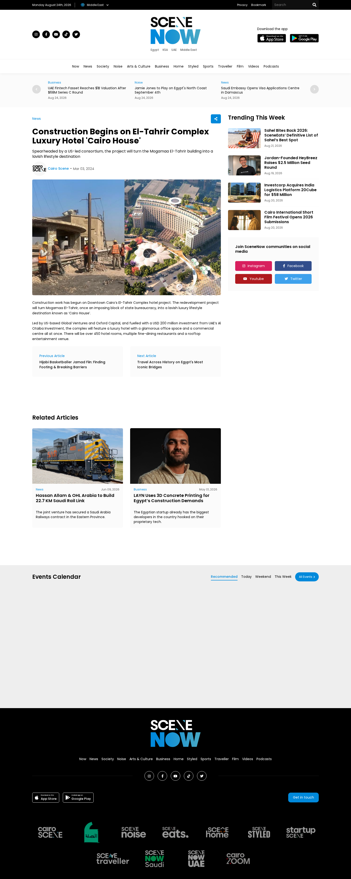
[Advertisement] (119, 394)
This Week (283, 576)
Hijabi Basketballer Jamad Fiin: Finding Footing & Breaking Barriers (72, 364)
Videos (253, 66)
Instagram (256, 265)
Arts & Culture (138, 66)
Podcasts (271, 66)
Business (162, 66)
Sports (208, 66)
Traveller (225, 66)
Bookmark (258, 5)
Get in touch (303, 797)
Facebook (295, 265)
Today (246, 576)
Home (179, 66)
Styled (193, 66)
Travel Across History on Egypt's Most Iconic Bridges (170, 364)
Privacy (242, 5)
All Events (305, 577)
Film (240, 66)
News (88, 66)
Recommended (224, 576)
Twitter (296, 278)
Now (75, 66)
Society (103, 66)
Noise (118, 66)
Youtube (257, 278)
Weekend (263, 576)
